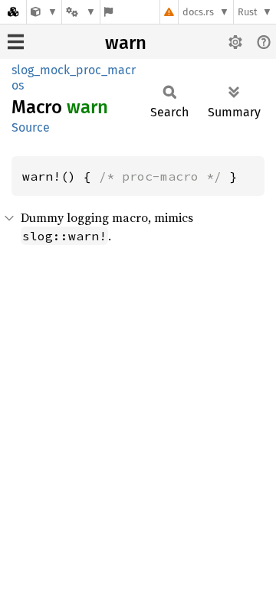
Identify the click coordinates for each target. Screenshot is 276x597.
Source (31, 127)
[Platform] (80, 12)
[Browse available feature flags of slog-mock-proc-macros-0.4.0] (108, 12)
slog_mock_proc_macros (74, 78)
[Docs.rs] (13, 12)
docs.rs (198, 12)
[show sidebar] (15, 41)
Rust (248, 12)
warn (125, 43)
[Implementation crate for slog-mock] (44, 12)
